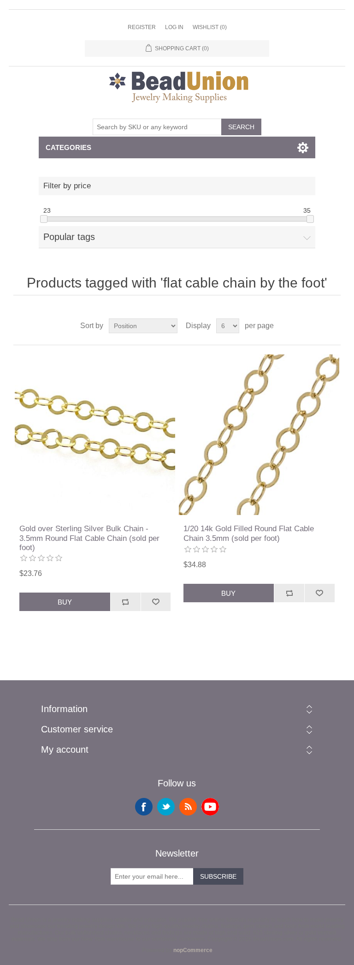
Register (142, 27)
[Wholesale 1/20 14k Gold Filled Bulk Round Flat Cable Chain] (259, 434)
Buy (65, 602)
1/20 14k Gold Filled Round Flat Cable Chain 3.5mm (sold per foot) (248, 533)
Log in (174, 27)
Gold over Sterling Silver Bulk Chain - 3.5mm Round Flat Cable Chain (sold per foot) (89, 538)
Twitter (166, 806)
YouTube (210, 806)
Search (241, 127)
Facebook (144, 806)
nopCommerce (192, 950)
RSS (188, 806)
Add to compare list (125, 602)
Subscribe (218, 876)
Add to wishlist (156, 602)
